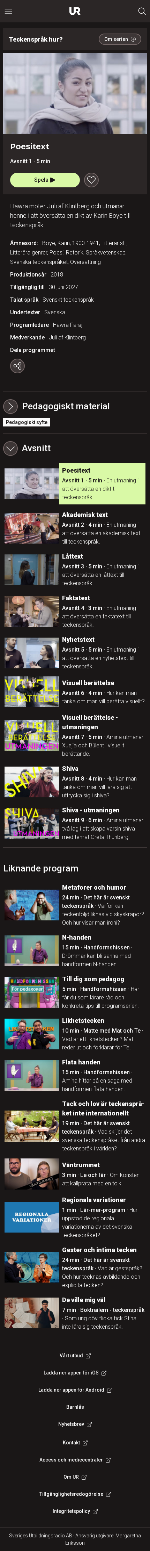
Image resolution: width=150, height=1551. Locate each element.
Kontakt (71, 1442)
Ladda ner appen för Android (71, 1390)
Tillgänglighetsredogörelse (71, 1494)
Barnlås (75, 1407)
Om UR (71, 1477)
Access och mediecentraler (71, 1460)
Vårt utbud (71, 1355)
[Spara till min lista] (91, 180)
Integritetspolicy (71, 1511)
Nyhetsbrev (71, 1424)
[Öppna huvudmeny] (8, 11)
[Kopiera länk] (17, 366)
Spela (41, 180)
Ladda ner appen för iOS (71, 1373)
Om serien (116, 39)
